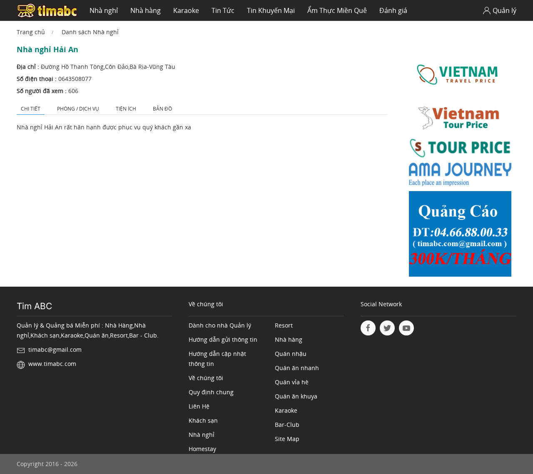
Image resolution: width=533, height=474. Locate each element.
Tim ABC (34, 306)
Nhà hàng (145, 10)
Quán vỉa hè (292, 382)
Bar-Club (287, 425)
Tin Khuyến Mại (271, 10)
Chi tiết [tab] (30, 108)
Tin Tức (223, 10)
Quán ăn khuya (296, 396)
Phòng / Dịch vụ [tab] (78, 108)
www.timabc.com (52, 364)
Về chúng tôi (206, 378)
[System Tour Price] (460, 150)
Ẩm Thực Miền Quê (337, 10)
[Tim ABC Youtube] (406, 327)
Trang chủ (31, 32)
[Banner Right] (460, 236)
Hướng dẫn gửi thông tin (223, 339)
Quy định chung (211, 392)
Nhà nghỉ (104, 10)
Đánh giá (393, 10)
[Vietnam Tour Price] (460, 119)
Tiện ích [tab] (126, 108)
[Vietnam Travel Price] (460, 74)
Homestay (202, 449)
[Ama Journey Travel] (460, 176)
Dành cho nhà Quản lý (220, 325)
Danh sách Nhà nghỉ (90, 32)
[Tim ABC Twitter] (387, 327)
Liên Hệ (199, 406)
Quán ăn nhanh (297, 368)
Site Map (287, 439)
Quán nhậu (290, 354)
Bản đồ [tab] (162, 108)
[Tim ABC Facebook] (368, 327)
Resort (284, 325)
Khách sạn (203, 420)
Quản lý (504, 10)
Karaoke (186, 10)
